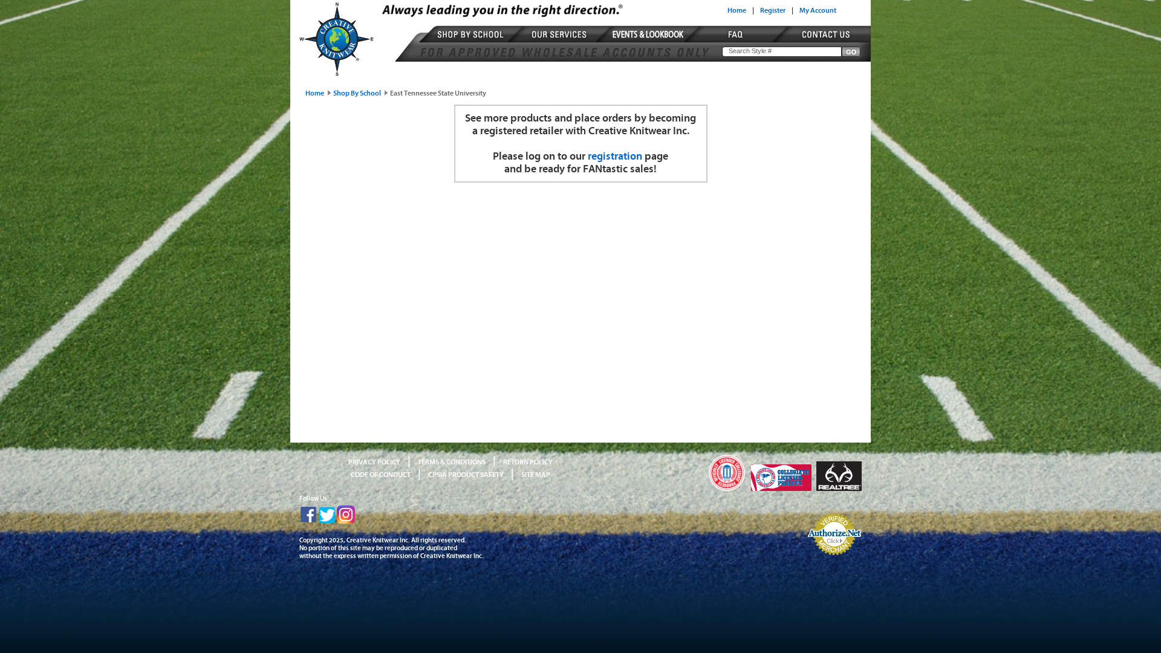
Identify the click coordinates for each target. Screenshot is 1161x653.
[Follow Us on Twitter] (327, 521)
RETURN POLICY (528, 462)
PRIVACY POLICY (374, 462)
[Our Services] (561, 42)
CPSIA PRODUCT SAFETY (466, 474)
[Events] (649, 42)
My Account (817, 10)
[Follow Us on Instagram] (346, 521)
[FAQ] (737, 42)
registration (615, 156)
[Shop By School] (472, 42)
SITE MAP (535, 474)
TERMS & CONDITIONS (452, 462)
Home (736, 10)
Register (772, 10)
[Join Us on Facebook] (308, 521)
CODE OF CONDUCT (381, 474)
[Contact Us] (820, 42)
